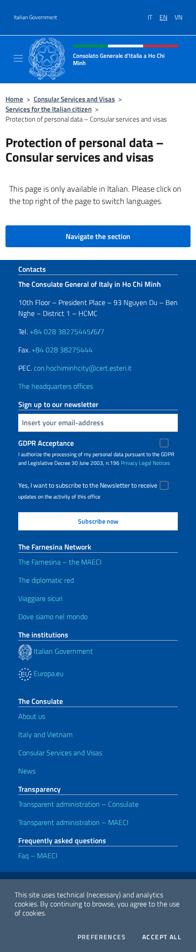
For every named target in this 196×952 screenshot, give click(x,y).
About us (31, 716)
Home (14, 99)
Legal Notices (154, 462)
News (27, 770)
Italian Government (35, 17)
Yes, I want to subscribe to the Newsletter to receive (87, 485)
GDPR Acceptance (46, 443)
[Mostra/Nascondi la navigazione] (18, 58)
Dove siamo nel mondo (53, 616)
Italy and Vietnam (45, 734)
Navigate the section (98, 236)
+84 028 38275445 (60, 331)
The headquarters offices (55, 386)
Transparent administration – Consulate (78, 804)
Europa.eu (47, 673)
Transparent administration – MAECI (73, 822)
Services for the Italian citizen (48, 109)
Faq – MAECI (37, 855)
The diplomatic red (46, 580)
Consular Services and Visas (74, 99)
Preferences (101, 937)
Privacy (129, 462)
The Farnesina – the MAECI (60, 561)
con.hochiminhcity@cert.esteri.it (83, 367)
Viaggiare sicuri (40, 598)
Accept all (161, 937)
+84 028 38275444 (62, 349)
